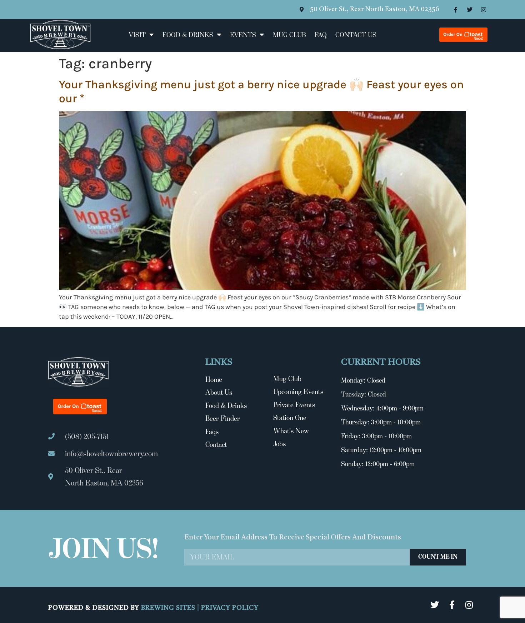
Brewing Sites (169, 608)
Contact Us (355, 35)
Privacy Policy (230, 608)
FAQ (321, 35)
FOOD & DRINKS (187, 35)
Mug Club (289, 35)
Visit (137, 35)
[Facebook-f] (455, 9)
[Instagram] (483, 9)
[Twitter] (469, 9)
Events (243, 35)
